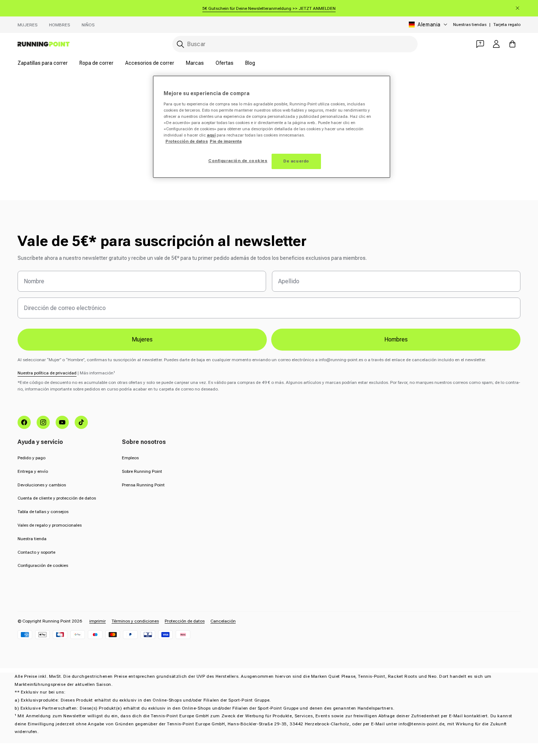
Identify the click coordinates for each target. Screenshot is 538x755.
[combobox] (295, 44)
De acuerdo (296, 161)
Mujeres (27, 24)
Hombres (59, 24)
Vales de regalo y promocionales (50, 525)
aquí (211, 135)
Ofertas (224, 63)
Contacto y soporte (36, 552)
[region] (272, 126)
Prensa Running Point (143, 484)
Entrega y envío (33, 471)
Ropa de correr (96, 63)
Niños (88, 24)
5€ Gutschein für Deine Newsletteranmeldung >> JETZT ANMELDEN (269, 8)
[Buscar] (180, 44)
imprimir (97, 621)
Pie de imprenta (226, 141)
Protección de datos (185, 621)
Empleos (130, 457)
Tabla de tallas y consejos (43, 511)
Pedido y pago (31, 457)
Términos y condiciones (135, 621)
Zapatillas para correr (43, 63)
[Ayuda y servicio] (480, 44)
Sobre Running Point (142, 471)
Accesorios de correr (149, 63)
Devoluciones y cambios (42, 484)
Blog (250, 63)
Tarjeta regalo (506, 24)
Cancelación (223, 621)
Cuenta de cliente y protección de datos (57, 498)
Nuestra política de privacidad (47, 372)
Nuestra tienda (32, 538)
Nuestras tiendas (469, 24)
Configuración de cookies (43, 565)
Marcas (195, 63)
